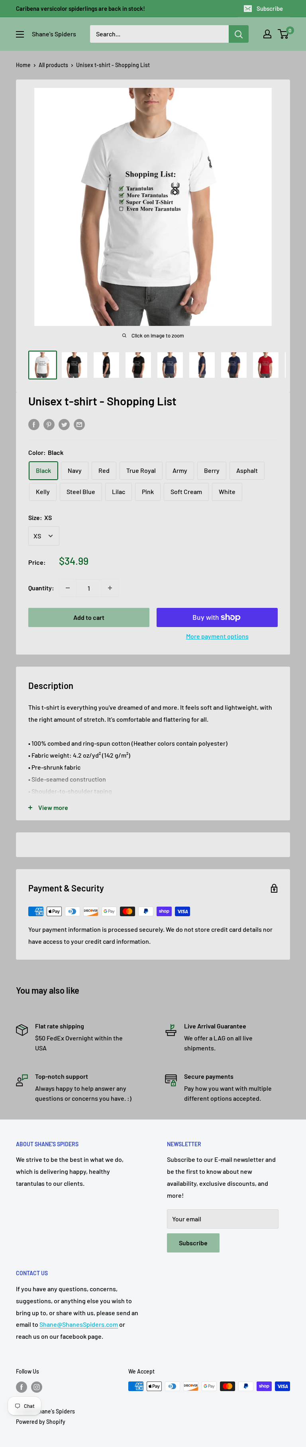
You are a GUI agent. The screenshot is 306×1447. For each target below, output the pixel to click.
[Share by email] (79, 424)
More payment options (217, 636)
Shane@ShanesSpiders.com (78, 1324)
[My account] (267, 34)
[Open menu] (20, 34)
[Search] (239, 34)
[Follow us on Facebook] (21, 1387)
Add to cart (88, 617)
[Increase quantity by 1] (110, 588)
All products (53, 65)
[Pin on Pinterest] (49, 424)
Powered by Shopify (40, 1421)
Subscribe (270, 8)
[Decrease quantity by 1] (67, 588)
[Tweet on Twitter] (64, 424)
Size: (40, 517)
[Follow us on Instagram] (36, 1387)
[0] (283, 34)
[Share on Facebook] (33, 424)
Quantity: (41, 588)
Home (23, 65)
